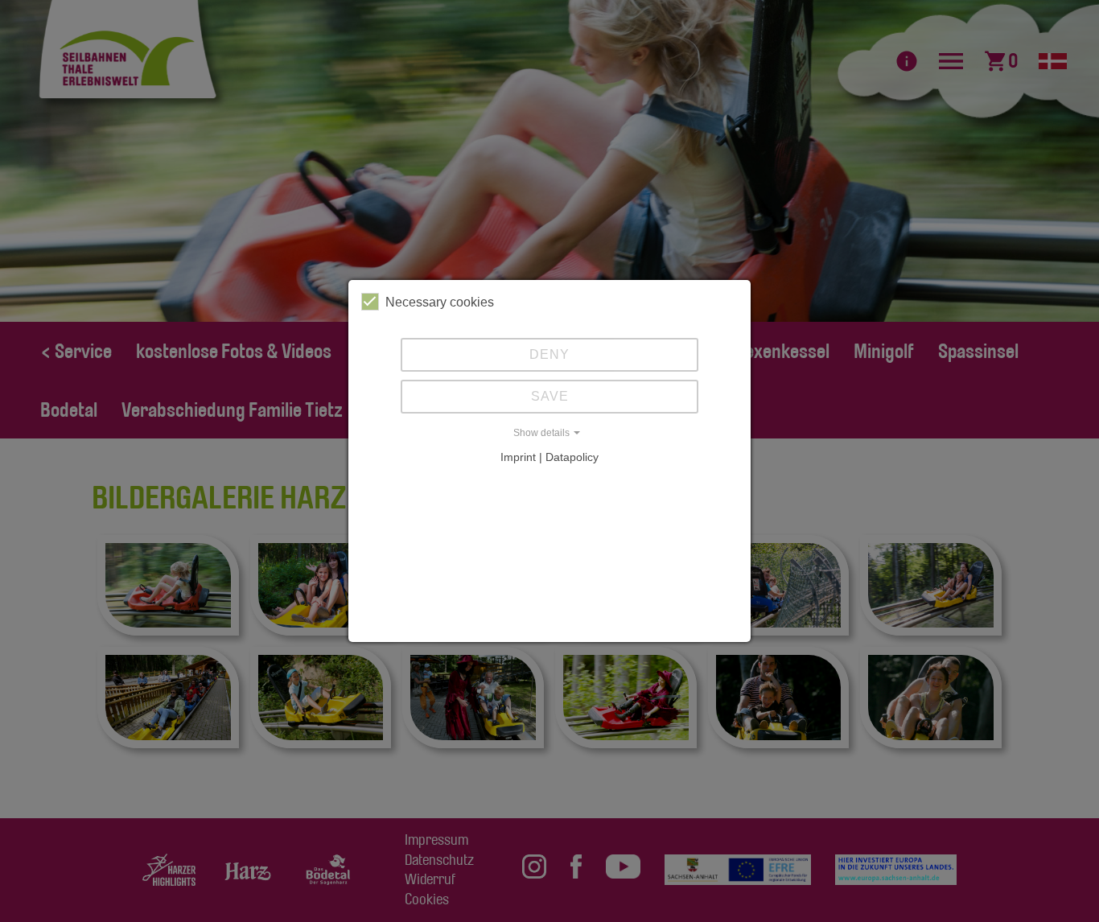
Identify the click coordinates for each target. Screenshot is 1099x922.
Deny (549, 354)
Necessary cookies (439, 302)
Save (550, 396)
